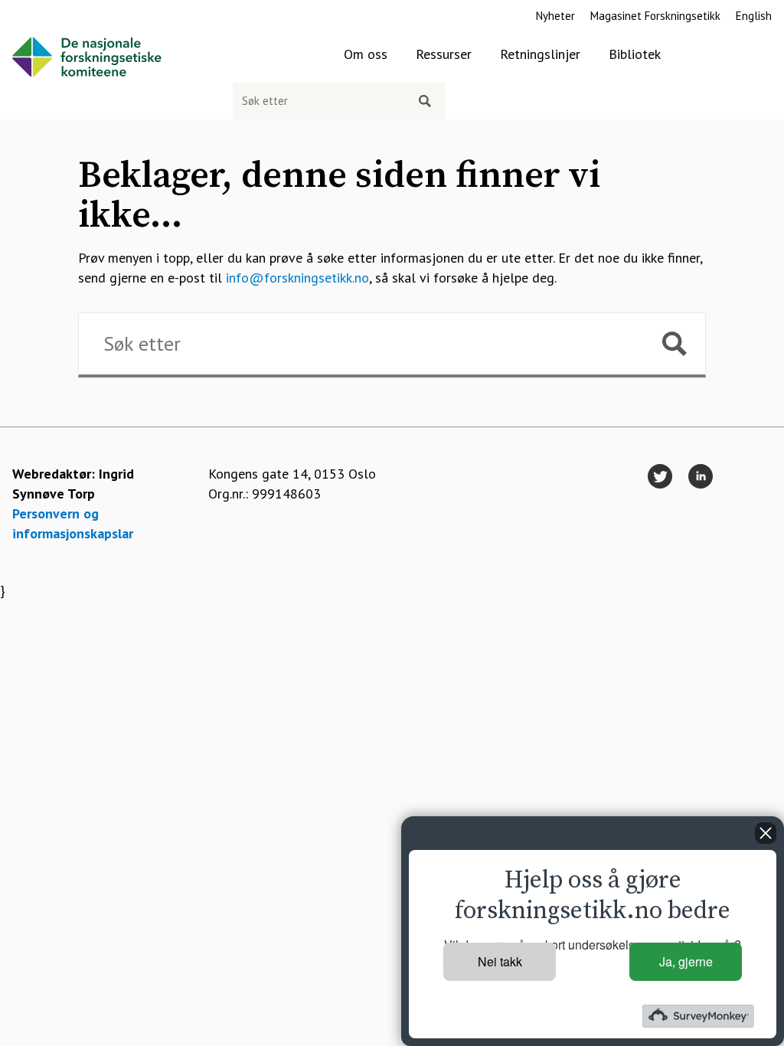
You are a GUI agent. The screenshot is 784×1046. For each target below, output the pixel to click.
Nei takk (500, 961)
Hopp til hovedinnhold (66, 9)
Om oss (365, 54)
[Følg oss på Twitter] (660, 477)
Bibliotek (635, 54)
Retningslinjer (540, 54)
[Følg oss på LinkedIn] (700, 477)
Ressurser (444, 54)
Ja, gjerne (686, 961)
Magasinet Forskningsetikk (655, 15)
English (754, 15)
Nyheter (555, 15)
